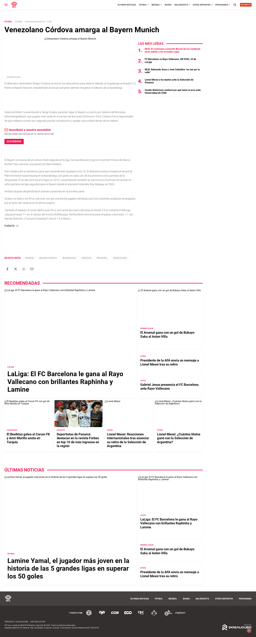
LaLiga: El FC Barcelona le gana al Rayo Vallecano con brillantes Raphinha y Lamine (65, 381)
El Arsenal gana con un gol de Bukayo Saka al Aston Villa (167, 334)
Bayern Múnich (48, 258)
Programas (221, 5)
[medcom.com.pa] (180, 615)
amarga (29, 258)
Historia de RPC (37, 622)
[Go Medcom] (75, 615)
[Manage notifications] (249, 630)
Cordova (86, 258)
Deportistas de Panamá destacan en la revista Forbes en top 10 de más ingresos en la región (78, 440)
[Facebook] (7, 269)
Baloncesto (181, 5)
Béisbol (156, 5)
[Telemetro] (88, 615)
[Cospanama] (114, 615)
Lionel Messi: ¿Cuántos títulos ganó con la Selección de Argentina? (178, 438)
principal (102, 258)
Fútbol (143, 5)
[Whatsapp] (23, 269)
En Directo (246, 5)
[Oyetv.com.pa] (101, 615)
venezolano (120, 258)
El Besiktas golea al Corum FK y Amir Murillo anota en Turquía (28, 438)
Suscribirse (14, 141)
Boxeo (168, 5)
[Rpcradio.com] (141, 615)
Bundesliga (69, 258)
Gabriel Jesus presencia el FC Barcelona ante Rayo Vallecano (169, 386)
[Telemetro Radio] (167, 615)
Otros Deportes (202, 5)
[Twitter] (15, 269)
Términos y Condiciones (16, 622)
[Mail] (31, 269)
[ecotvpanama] (128, 615)
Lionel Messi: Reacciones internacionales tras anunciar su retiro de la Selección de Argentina (128, 440)
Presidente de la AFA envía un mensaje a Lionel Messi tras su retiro (169, 362)
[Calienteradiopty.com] (154, 615)
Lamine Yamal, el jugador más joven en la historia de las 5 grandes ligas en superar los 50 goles (68, 568)
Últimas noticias (126, 5)
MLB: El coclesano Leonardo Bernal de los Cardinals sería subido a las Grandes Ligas (172, 50)
